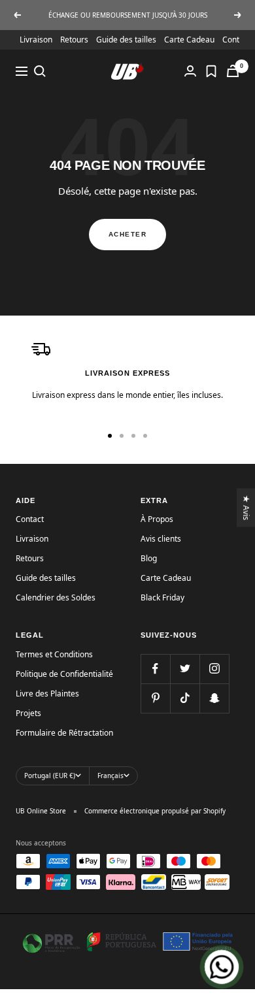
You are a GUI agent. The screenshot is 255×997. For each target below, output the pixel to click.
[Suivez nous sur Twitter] (184, 668)
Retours (74, 39)
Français (110, 775)
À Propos (157, 519)
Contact (30, 519)
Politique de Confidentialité (64, 673)
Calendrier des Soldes (55, 597)
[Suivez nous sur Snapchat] (214, 698)
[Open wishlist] (211, 71)
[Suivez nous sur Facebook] (155, 668)
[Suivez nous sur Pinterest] (155, 698)
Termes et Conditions (54, 654)
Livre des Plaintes (47, 693)
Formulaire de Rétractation (64, 732)
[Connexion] (190, 70)
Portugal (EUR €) (49, 775)
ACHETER (128, 234)
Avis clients (161, 538)
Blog (149, 558)
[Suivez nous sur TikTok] (184, 698)
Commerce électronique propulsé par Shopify (155, 810)
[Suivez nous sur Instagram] (214, 668)
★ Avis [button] (246, 507)
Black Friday (162, 597)
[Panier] (232, 71)
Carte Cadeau (189, 39)
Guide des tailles (126, 39)
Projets (28, 713)
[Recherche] (40, 71)
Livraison (36, 39)
